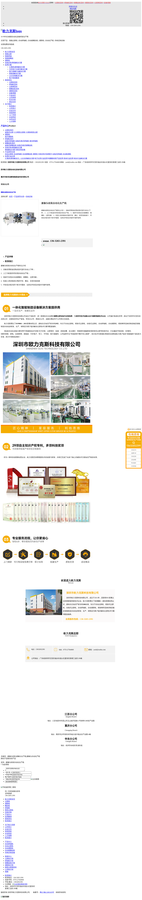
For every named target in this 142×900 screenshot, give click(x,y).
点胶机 (7, 801)
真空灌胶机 (9, 136)
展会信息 (12, 102)
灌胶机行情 (9, 865)
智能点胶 (8, 54)
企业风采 (12, 117)
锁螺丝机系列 (10, 143)
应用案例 (8, 816)
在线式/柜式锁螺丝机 (24, 145)
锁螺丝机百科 (14, 89)
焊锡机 (7, 808)
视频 (6, 871)
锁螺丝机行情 (10, 863)
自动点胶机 (9, 154)
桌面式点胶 (9, 132)
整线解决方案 (10, 150)
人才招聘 (12, 121)
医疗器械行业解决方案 (17, 71)
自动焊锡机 (18, 154)
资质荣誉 (12, 112)
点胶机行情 (9, 858)
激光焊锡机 (34, 141)
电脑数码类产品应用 (55, 158)
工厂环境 (12, 115)
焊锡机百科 (13, 84)
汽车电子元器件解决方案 (18, 69)
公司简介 (12, 108)
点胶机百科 (13, 82)
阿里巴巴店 (73, 6)
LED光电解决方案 (15, 75)
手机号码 (8, 775)
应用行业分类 (10, 156)
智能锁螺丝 (9, 58)
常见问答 (12, 99)
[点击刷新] (35, 779)
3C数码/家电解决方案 (17, 67)
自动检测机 (67, 154)
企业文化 (12, 110)
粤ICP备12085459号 (47, 892)
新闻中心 (8, 856)
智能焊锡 (8, 56)
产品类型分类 (10, 152)
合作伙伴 (12, 119)
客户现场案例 (14, 78)
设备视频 (12, 93)
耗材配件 (48, 154)
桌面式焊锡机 (10, 141)
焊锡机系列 (9, 139)
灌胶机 (7, 60)
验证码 (8, 779)
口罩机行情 (9, 869)
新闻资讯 (8, 80)
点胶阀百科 (13, 86)
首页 (10, 196)
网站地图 (73, 9)
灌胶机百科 (13, 91)
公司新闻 (12, 97)
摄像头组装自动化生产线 (8, 192)
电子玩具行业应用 (41, 158)
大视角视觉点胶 (32, 132)
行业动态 (12, 95)
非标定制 (41, 154)
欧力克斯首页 (10, 52)
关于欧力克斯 (10, 825)
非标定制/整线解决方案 (13, 62)
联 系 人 (8, 772)
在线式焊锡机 (57, 154)
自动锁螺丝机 (27, 154)
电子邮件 (8, 777)
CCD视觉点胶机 (20, 132)
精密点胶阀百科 (11, 867)
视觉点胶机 (9, 810)
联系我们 (12, 106)
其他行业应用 (68, 158)
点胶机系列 (9, 130)
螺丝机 (7, 806)
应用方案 (8, 65)
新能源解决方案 (15, 73)
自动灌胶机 (9, 848)
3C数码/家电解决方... (12, 158)
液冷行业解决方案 (80, 158)
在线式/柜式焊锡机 (22, 141)
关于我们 (8, 104)
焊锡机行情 (9, 861)
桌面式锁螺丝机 (11, 145)
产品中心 (5, 126)
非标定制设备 (20, 150)
